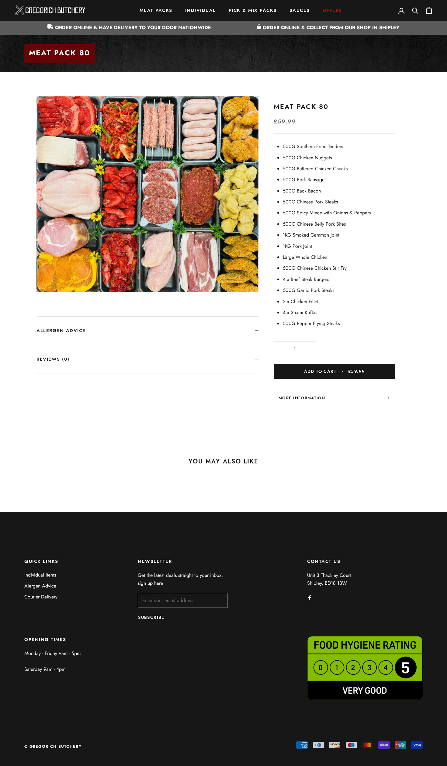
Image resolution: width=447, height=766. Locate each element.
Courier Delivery (40, 596)
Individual (200, 10)
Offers (332, 10)
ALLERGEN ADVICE (61, 330)
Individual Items (40, 574)
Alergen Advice (40, 585)
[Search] (415, 10)
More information (302, 398)
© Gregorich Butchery (52, 746)
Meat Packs (156, 10)
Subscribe (151, 617)
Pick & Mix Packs (253, 10)
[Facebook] (309, 597)
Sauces (299, 10)
